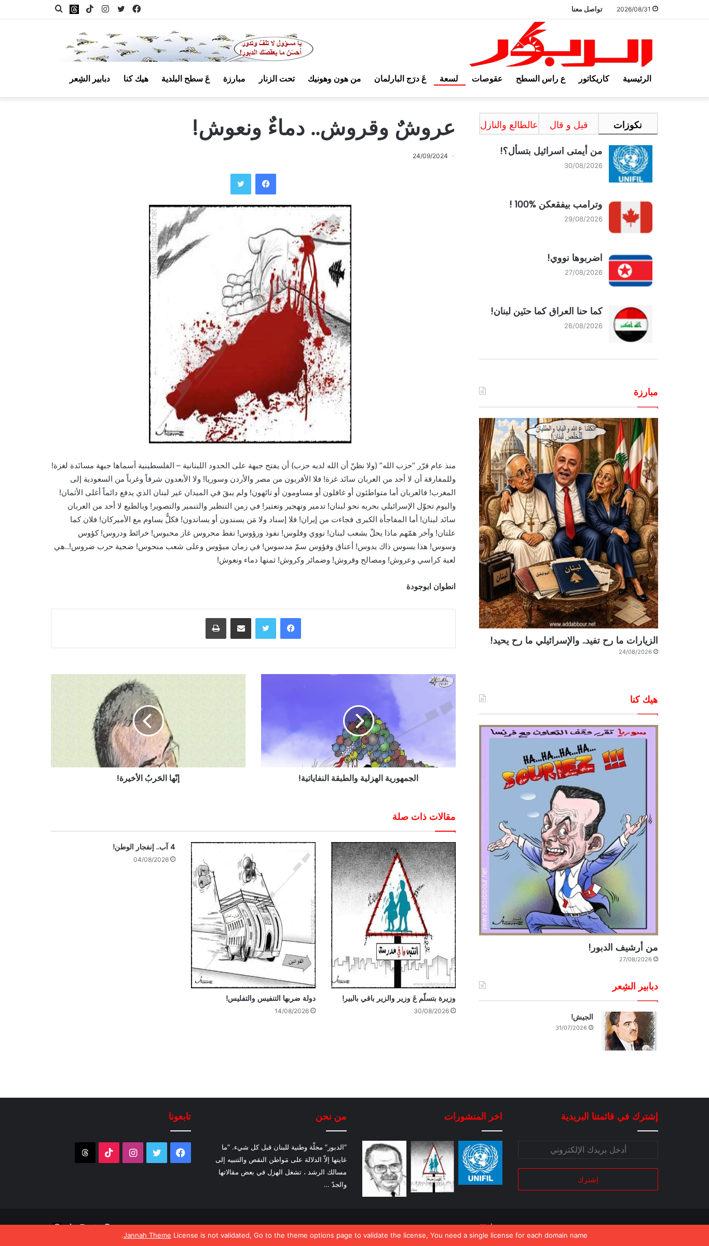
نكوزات (627, 124)
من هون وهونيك (334, 78)
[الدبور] (562, 47)
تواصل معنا (587, 9)
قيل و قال (569, 124)
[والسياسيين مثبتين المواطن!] (384, 1169)
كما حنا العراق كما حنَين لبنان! (546, 310)
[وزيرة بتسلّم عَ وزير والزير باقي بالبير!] (393, 915)
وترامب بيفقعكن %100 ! (556, 204)
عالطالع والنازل (509, 124)
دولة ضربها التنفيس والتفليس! (271, 998)
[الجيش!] (629, 1031)
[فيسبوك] (265, 184)
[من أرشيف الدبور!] (568, 830)
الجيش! (582, 1017)
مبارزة (234, 78)
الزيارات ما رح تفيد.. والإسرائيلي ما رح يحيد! (574, 640)
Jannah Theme (147, 1235)
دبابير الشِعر (90, 78)
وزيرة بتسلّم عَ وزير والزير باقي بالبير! (399, 998)
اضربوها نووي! (575, 257)
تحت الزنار (277, 78)
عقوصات (487, 78)
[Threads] (74, 9)
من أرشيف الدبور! (623, 947)
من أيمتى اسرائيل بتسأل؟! (551, 150)
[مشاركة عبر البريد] (240, 628)
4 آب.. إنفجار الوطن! (144, 847)
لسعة (449, 78)
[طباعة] (216, 628)
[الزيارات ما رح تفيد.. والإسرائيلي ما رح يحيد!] (568, 523)
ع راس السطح (541, 78)
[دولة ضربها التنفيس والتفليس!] (253, 915)
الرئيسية (637, 78)
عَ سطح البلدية (185, 78)
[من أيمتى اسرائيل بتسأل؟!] (480, 1163)
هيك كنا (136, 78)
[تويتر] (240, 184)
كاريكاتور (594, 78)
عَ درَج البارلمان (400, 78)
